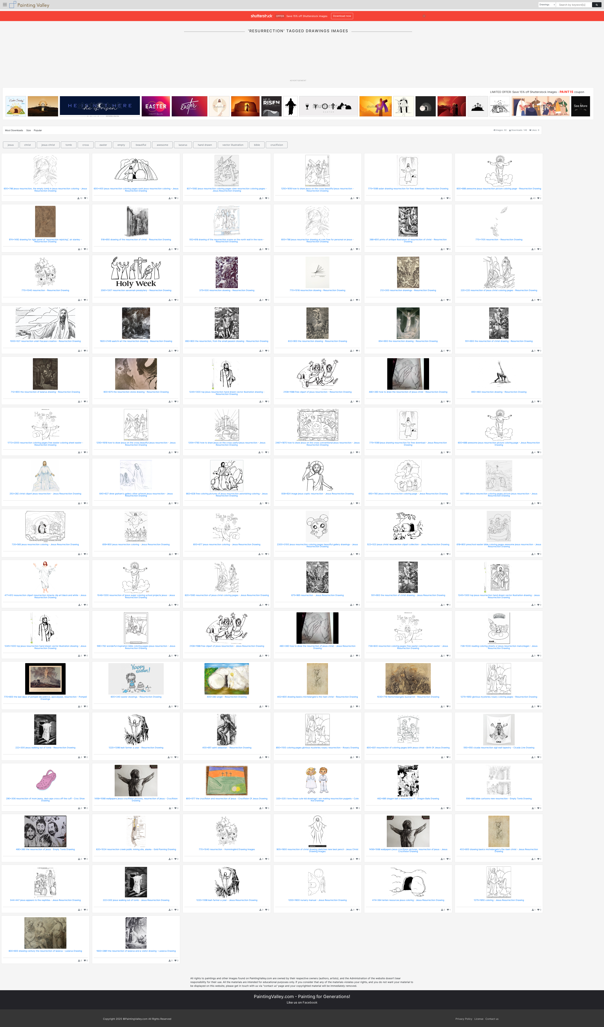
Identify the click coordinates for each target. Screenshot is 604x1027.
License (478, 1018)
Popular (38, 130)
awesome (162, 144)
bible (257, 144)
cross (85, 144)
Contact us (491, 1018)
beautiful (141, 144)
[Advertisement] (298, 58)
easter (103, 144)
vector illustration (232, 144)
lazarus (183, 144)
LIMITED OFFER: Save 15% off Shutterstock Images (523, 92)
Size (28, 130)
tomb (69, 144)
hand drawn (205, 144)
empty (121, 144)
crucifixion (277, 144)
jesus (11, 144)
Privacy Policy (464, 1018)
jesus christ (48, 144)
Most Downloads (14, 130)
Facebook (310, 1002)
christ (27, 144)
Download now (342, 15)
